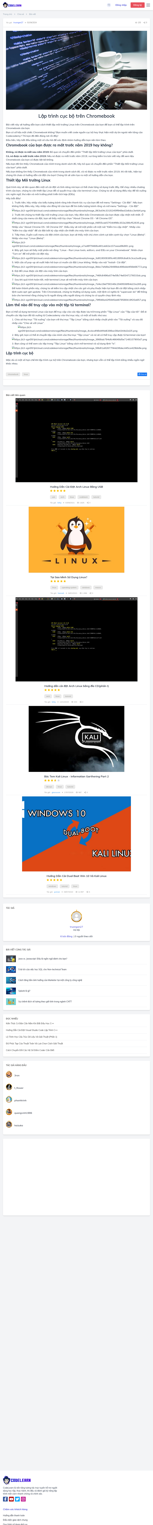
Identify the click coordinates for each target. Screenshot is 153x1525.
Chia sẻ (20, 14)
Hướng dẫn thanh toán (14, 1515)
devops (49, 787)
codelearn (83, 497)
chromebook (13, 374)
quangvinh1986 (23, 1112)
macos (98, 587)
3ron (16, 1075)
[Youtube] (11, 1499)
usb (53, 497)
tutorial (96, 497)
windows (86, 587)
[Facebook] (5, 1499)
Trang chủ (7, 14)
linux (26, 374)
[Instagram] (23, 1499)
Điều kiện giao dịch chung (15, 1520)
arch (62, 497)
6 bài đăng (66, 936)
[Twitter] (17, 1499)
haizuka (18, 1125)
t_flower (18, 1087)
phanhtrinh (20, 1100)
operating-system (69, 587)
